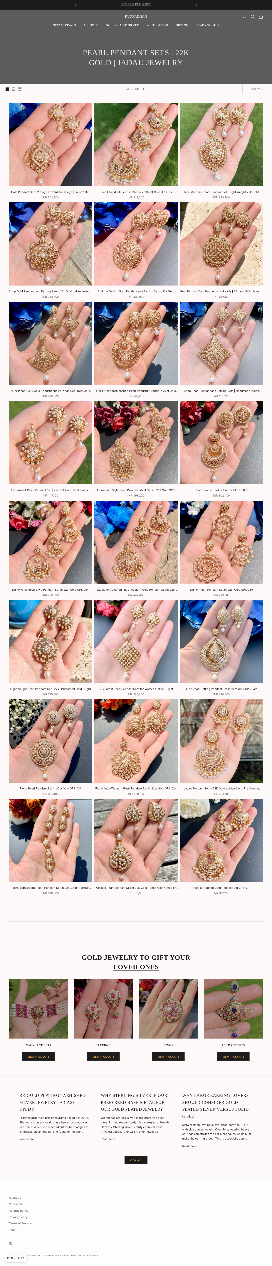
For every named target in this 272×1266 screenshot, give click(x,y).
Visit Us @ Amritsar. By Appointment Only (136, 5)
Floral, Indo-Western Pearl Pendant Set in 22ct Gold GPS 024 (136, 788)
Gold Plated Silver (122, 25)
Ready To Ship (207, 25)
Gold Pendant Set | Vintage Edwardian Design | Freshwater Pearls (50, 192)
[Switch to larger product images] (7, 89)
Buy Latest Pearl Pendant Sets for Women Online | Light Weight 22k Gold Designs (136, 689)
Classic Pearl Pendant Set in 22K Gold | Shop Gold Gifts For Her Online (136, 888)
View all (136, 1160)
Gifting (182, 25)
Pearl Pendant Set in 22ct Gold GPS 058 (221, 490)
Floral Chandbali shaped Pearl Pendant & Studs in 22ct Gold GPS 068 (136, 391)
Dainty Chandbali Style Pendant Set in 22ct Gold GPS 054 (50, 589)
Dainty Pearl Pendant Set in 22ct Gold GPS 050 (221, 589)
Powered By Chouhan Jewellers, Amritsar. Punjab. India (65, 1255)
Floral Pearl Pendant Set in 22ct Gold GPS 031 (50, 788)
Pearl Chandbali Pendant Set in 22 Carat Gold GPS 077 (136, 192)
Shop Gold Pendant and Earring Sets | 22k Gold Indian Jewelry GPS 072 (50, 292)
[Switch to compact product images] (19, 89)
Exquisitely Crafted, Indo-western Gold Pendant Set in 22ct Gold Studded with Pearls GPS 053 (136, 590)
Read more (26, 1139)
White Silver (157, 25)
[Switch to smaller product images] (13, 89)
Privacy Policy (18, 1217)
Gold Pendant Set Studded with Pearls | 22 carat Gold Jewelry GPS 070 (221, 292)
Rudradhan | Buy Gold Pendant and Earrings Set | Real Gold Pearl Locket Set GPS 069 (50, 391)
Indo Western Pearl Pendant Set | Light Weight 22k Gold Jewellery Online (221, 192)
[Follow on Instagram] (11, 1243)
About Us (15, 1197)
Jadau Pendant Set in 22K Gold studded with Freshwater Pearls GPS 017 (221, 789)
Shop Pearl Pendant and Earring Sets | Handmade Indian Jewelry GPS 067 (221, 391)
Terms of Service (20, 1223)
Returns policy (18, 1210)
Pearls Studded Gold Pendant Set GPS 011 (221, 887)
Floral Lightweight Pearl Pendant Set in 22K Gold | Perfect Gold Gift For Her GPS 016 (50, 888)
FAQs (12, 1230)
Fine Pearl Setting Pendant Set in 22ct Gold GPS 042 (221, 689)
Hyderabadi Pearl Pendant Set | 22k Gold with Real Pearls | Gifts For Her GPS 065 (50, 490)
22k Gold (91, 25)
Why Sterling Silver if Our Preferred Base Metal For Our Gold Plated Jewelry (134, 1102)
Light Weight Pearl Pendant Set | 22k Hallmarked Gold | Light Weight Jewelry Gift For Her (50, 689)
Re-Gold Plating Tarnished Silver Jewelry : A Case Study (52, 1102)
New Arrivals (64, 25)
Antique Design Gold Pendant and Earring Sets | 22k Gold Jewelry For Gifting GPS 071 (136, 292)
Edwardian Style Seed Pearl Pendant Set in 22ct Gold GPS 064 (136, 490)
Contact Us (16, 1204)
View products (39, 1056)
